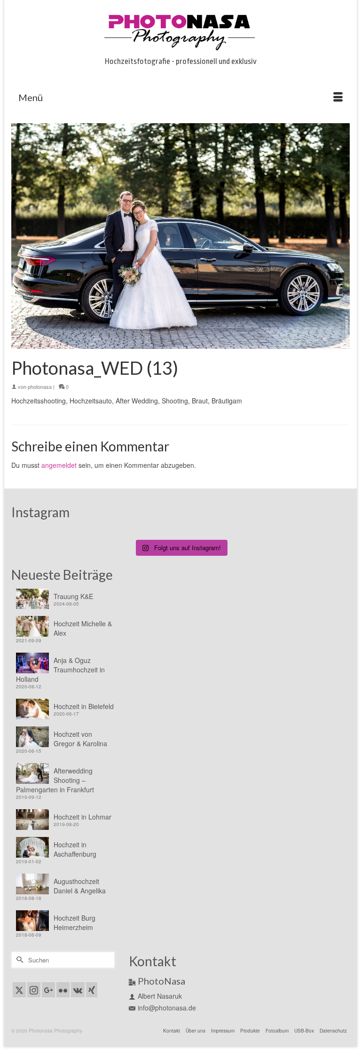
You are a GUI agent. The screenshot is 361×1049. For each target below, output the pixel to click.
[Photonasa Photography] (180, 30)
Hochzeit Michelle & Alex (83, 628)
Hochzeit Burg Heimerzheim (74, 922)
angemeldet (59, 465)
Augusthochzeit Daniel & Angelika (80, 885)
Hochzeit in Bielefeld (84, 706)
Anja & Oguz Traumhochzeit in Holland (60, 669)
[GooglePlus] (48, 989)
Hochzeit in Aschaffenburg (75, 849)
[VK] (78, 989)
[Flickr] (63, 989)
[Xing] (91, 989)
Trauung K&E (73, 596)
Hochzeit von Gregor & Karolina (80, 738)
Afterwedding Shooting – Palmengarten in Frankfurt (55, 780)
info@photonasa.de (167, 1007)
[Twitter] (19, 989)
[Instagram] (33, 989)
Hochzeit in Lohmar (82, 816)
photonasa (40, 386)
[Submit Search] (18, 960)
